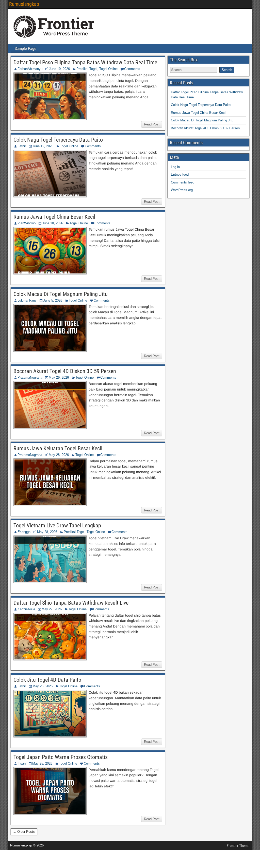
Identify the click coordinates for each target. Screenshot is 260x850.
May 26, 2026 (42, 686)
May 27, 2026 (52, 609)
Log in (175, 167)
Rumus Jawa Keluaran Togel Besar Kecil (57, 448)
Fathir (22, 146)
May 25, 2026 (42, 763)
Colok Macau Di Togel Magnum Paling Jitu (60, 294)
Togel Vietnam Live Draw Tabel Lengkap (57, 525)
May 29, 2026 (59, 377)
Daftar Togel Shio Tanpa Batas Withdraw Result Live (70, 603)
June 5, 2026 (52, 300)
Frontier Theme (238, 845)
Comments (132, 69)
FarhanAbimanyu (30, 69)
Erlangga (24, 532)
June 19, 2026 (59, 69)
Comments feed (182, 182)
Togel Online (108, 69)
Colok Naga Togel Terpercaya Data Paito (58, 140)
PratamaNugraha (30, 377)
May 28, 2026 (59, 455)
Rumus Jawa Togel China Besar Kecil (54, 217)
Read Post (151, 124)
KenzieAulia (26, 609)
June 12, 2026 (42, 146)
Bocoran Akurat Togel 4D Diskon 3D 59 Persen (64, 371)
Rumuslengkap (24, 4)
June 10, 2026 (52, 223)
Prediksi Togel (86, 69)
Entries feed (180, 174)
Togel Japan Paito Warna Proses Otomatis (60, 757)
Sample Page (25, 48)
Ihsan (22, 763)
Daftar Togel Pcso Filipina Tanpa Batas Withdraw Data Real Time (85, 62)
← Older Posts (24, 832)
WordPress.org (182, 190)
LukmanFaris (27, 300)
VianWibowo (27, 223)
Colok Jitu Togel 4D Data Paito (47, 680)
